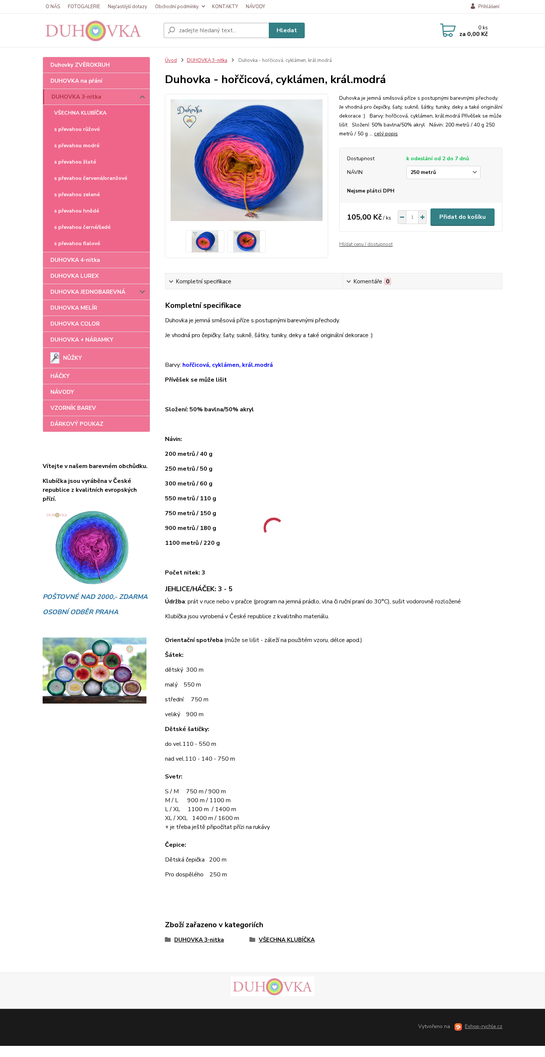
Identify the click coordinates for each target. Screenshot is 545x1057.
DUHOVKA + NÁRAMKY (81, 339)
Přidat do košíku (462, 217)
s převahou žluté (75, 161)
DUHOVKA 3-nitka (76, 97)
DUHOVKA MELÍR (73, 308)
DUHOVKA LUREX (74, 276)
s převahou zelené (77, 194)
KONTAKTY (225, 6)
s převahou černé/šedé (82, 227)
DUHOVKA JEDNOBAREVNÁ (87, 292)
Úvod (171, 60)
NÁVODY (255, 6)
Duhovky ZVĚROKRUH (80, 65)
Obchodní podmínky (177, 6)
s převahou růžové (77, 129)
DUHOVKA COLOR (75, 323)
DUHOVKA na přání (76, 81)
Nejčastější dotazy (127, 6)
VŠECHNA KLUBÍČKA (80, 112)
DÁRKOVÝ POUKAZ (76, 424)
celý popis (386, 133)
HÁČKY (60, 376)
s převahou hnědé (76, 210)
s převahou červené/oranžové (90, 178)
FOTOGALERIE (84, 6)
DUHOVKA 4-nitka (75, 260)
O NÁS (53, 6)
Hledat (287, 30)
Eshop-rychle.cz (483, 1026)
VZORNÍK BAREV (73, 408)
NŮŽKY (72, 358)
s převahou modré (76, 145)
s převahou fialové (77, 243)
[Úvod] (100, 30)
